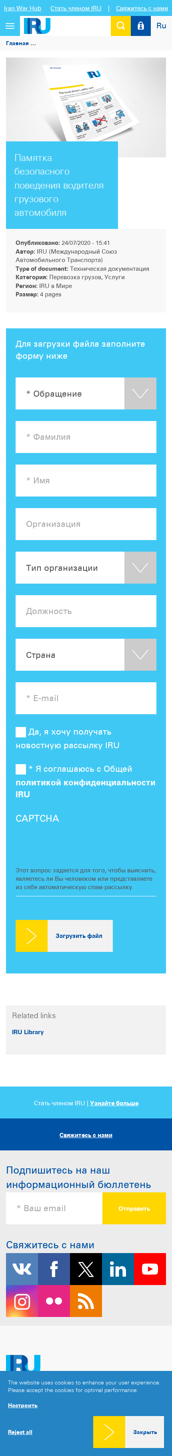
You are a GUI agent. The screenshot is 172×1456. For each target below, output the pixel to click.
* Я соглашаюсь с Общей (86, 782)
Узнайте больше (114, 1103)
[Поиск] (121, 26)
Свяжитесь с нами (142, 8)
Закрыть (145, 1431)
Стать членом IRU (76, 8)
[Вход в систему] (141, 26)
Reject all (20, 1432)
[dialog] (86, 1413)
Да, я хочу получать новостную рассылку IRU (68, 739)
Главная (17, 43)
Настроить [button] (23, 1405)
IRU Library (28, 1032)
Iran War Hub (22, 8)
